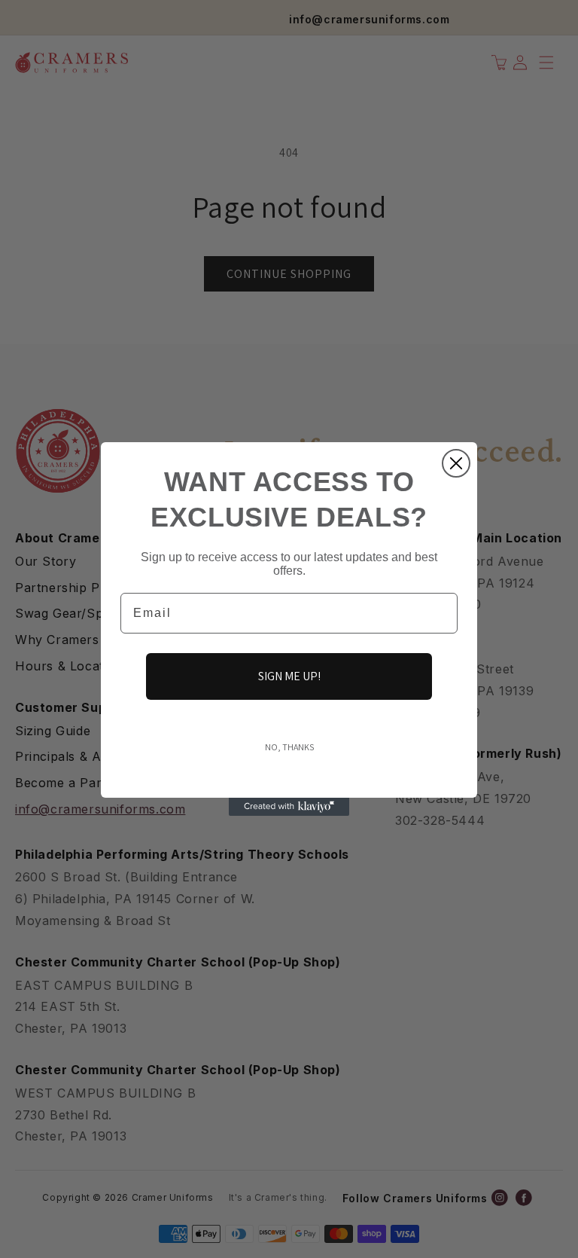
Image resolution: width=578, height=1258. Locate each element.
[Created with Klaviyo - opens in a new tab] (289, 807)
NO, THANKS (289, 747)
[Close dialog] (456, 463)
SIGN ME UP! (289, 676)
